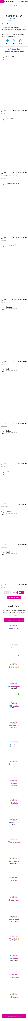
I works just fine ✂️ (11, 245)
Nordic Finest (14, 606)
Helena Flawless (15, 900)
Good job (8, 431)
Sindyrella (15, 803)
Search (14, 43)
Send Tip (7, 43)
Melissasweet (15, 920)
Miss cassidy (15, 978)
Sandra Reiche (15, 861)
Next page (21, 592)
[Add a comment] (2, 111)
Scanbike (8, 511)
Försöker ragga (10, 56)
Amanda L (15, 648)
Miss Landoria (15, 706)
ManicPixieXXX (15, 725)
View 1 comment (4, 240)
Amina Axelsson (14, 16)
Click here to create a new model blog (14, 620)
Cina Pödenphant (15, 687)
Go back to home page (14, 597)
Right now (8, 369)
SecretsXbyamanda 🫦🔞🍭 (18, 842)
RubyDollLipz (15, 745)
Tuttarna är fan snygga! (12, 183)
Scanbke (8, 552)
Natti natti (9, 307)
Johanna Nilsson (15, 764)
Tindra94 (15, 997)
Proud (7, 471)
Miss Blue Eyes (15, 628)
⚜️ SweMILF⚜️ (15, 667)
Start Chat (20, 43)
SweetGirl (15, 958)
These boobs (9, 118)
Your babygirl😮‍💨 (15, 939)
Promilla (15, 784)
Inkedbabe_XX (15, 822)
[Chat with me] (5, 111)
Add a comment (4, 113)
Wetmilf (15, 881)
